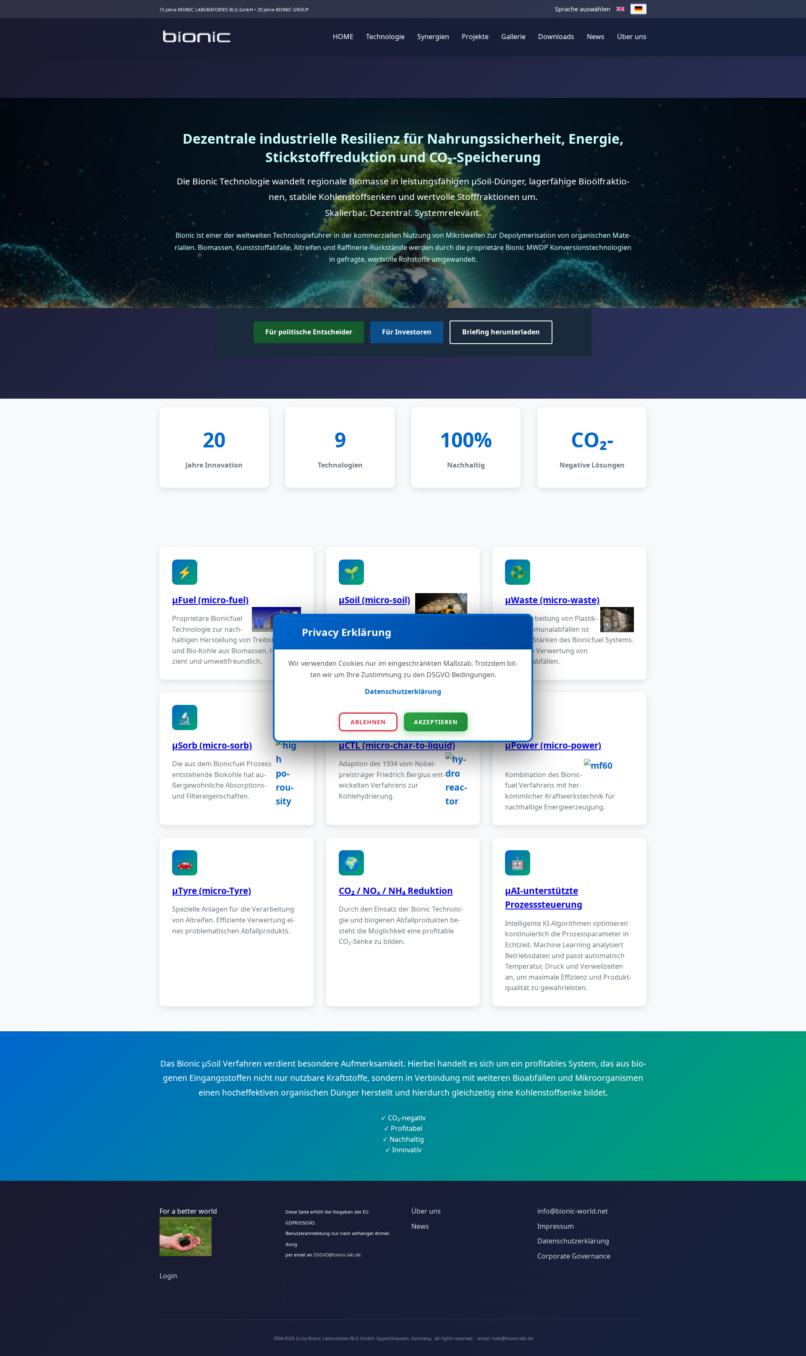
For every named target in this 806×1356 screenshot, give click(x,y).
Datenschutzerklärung (403, 691)
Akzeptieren (436, 722)
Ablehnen (368, 722)
